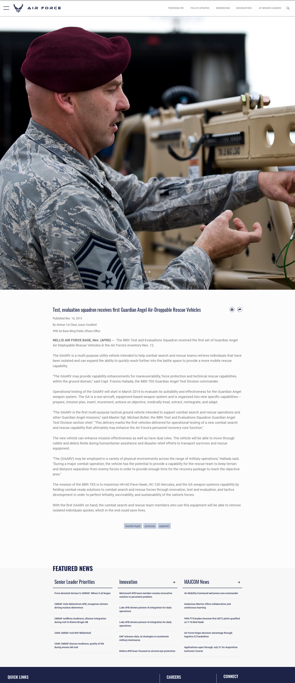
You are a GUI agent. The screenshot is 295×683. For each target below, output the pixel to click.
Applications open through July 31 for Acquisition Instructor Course (211, 649)
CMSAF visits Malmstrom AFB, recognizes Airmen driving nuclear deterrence (81, 606)
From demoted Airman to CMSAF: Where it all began (82, 593)
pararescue (150, 526)
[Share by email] (239, 309)
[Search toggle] (288, 8)
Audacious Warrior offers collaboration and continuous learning (207, 606)
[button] (5, 8)
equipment (164, 526)
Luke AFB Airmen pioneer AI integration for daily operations (145, 609)
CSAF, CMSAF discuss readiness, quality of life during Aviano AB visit (79, 645)
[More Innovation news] (174, 582)
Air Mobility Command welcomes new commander (211, 593)
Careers (174, 677)
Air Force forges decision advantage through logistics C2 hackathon (208, 635)
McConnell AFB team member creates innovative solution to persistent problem (145, 595)
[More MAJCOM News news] (238, 582)
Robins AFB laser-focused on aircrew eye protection (147, 651)
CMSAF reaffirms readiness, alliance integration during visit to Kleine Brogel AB (80, 620)
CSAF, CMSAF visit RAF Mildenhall (72, 633)
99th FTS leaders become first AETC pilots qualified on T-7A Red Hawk (212, 620)
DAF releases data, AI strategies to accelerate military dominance (144, 638)
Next (280, 153)
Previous (15, 153)
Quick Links (18, 677)
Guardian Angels (133, 526)
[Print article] (232, 309)
